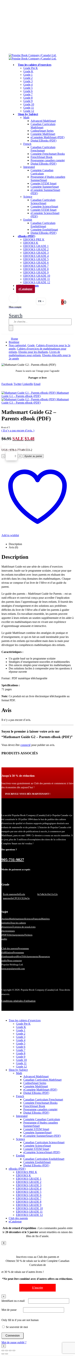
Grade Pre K (30, 68)
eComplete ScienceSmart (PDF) (41, 1152)
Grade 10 (28, 104)
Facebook (7, 384)
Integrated (29, 166)
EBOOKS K (30, 242)
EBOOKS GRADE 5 (36, 259)
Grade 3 (28, 81)
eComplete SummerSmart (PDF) (42, 1135)
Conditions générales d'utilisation (18, 1001)
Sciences (28, 918)
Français (37, 918)
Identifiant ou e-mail (13, 1300)
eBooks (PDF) (26, 236)
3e (45, 894)
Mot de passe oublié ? (13, 1342)
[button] (15, 315)
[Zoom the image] (37, 808)
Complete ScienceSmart (44, 206)
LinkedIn (27, 384)
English (27, 219)
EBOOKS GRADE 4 (36, 256)
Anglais (5, 918)
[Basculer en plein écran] (6, 1350)
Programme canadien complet (48, 160)
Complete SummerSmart (45, 186)
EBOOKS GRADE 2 (36, 249)
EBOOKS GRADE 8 (36, 269)
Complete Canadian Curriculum (42, 172)
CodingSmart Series (42, 130)
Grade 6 (28, 91)
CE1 (18, 898)
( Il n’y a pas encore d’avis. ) (17, 430)
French (27, 143)
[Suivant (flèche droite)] (6, 1353)
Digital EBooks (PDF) (43, 140)
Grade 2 (28, 77)
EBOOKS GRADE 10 (36, 275)
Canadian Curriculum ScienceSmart (43, 201)
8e (43, 894)
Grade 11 (28, 107)
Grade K (28, 71)
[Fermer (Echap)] (13, 1350)
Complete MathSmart (43, 134)
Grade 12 (21, 1066)
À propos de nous (20, 926)
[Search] (11, 328)
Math (26, 117)
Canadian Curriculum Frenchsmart (43, 149)
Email (37, 384)
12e (56, 894)
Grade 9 (28, 101)
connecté (25, 744)
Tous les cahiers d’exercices (34, 64)
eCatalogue (25, 288)
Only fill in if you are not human (20, 1320)
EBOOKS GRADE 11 (36, 279)
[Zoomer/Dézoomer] (2, 1350)
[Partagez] (10, 1350)
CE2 (23, 898)
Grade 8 (28, 97)
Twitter (17, 384)
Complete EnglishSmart (44, 229)
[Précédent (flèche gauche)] (2, 1353)
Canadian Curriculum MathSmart (43, 126)
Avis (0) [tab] (13, 547)
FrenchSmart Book (41, 157)
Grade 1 (28, 74)
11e (52, 894)
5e (28, 898)
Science (27, 196)
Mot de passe (9, 1309)
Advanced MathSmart (43, 120)
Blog (19, 956)
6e (38, 894)
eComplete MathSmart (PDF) (47, 137)
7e (41, 894)
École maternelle (11, 894)
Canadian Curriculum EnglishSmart (43, 224)
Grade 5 (28, 87)
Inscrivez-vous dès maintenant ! (27, 794)
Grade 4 (28, 84)
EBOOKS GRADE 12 (29, 1214)
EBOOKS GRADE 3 (36, 252)
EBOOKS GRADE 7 (36, 265)
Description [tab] (15, 544)
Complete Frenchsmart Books (48, 153)
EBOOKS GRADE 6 (36, 262)
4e (26, 898)
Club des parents (9, 948)
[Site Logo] (32, 57)
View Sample (14, 447)
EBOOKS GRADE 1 (36, 246)
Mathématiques (16, 918)
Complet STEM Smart (43, 183)
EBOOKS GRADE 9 (36, 272)
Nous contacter (14, 960)
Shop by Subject (28, 114)
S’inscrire (37, 1287)
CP (14, 898)
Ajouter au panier (33, 456)
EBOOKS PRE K (33, 239)
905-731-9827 (12, 859)
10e (48, 894)
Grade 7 (28, 94)
